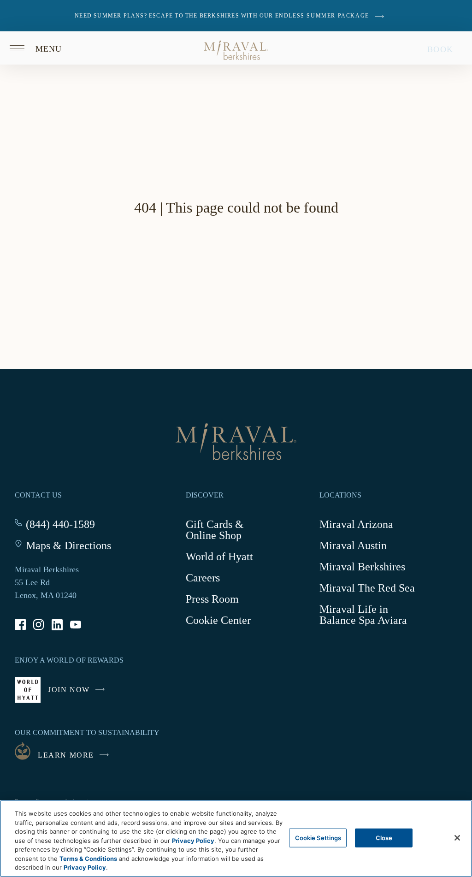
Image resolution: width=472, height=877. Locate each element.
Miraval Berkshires (362, 567)
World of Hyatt (219, 557)
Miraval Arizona (356, 524)
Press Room (212, 599)
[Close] (457, 838)
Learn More (66, 755)
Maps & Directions (68, 545)
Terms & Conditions (88, 858)
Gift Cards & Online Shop (226, 531)
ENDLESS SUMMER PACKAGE (322, 15)
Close (384, 837)
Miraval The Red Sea (367, 588)
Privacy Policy (193, 840)
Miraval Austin (353, 545)
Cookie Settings (318, 837)
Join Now (78, 694)
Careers (203, 578)
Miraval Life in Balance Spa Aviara (369, 616)
